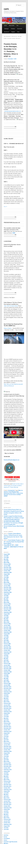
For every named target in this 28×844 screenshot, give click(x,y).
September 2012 (8, 824)
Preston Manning (12, 491)
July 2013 (6, 811)
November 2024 (7, 589)
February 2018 (7, 723)
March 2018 (6, 721)
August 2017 (7, 733)
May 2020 (6, 678)
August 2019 (7, 693)
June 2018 (6, 716)
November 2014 (7, 786)
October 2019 (7, 690)
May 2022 (6, 638)
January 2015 (7, 783)
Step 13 (5, 206)
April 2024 (6, 600)
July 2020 (6, 675)
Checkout (13, 28)
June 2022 (6, 637)
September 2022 (8, 632)
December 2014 (7, 784)
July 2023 (6, 615)
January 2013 (7, 821)
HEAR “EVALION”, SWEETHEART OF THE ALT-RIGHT (13, 546)
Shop (18, 31)
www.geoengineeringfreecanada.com (12, 111)
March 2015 (6, 779)
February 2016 (7, 763)
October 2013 (7, 806)
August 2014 (7, 791)
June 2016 (6, 756)
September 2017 (8, 731)
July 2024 (6, 595)
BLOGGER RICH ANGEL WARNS (11, 521)
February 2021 (7, 663)
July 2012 (6, 827)
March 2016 (6, 761)
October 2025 (7, 570)
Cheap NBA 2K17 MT (9, 545)
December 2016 (7, 746)
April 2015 (6, 778)
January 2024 (7, 605)
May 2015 (6, 776)
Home (5, 25)
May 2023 (6, 619)
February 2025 (7, 584)
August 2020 (7, 673)
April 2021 (6, 660)
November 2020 (7, 668)
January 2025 (7, 585)
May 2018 (6, 718)
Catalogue (6, 28)
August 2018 (7, 713)
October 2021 (7, 650)
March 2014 (6, 798)
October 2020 (7, 670)
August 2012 (7, 826)
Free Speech (7, 838)
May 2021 (6, 658)
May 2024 (6, 599)
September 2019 (8, 691)
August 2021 (7, 653)
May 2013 (6, 814)
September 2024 (8, 592)
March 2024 (6, 602)
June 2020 (6, 677)
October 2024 (7, 590)
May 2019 (6, 698)
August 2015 (7, 771)
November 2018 (7, 708)
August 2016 (7, 753)
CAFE (6, 9)
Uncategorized (11, 490)
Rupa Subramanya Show (11, 492)
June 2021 (6, 657)
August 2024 (7, 594)
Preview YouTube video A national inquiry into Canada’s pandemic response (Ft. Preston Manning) (13, 485)
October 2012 (7, 822)
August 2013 (7, 809)
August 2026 (7, 554)
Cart (17, 25)
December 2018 (7, 706)
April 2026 (6, 561)
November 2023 (7, 609)
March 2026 (6, 562)
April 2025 (6, 580)
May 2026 (6, 559)
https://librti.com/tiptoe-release (11, 306)
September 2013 (8, 807)
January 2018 (7, 725)
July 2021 (6, 655)
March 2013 (6, 817)
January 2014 (7, 801)
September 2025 (8, 572)
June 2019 (6, 696)
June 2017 (6, 736)
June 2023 (6, 617)
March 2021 (6, 662)
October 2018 (7, 710)
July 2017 (6, 735)
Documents (19, 28)
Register (13, 31)
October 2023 (7, 610)
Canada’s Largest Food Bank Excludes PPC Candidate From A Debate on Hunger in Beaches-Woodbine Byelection (14, 517)
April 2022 (6, 640)
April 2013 (6, 816)
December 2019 (7, 686)
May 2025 (6, 579)
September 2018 (8, 711)
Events (5, 836)
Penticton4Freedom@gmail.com (11, 460)
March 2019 (6, 701)
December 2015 (7, 764)
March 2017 (6, 741)
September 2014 (8, 789)
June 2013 (6, 812)
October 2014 (7, 788)
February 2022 (7, 643)
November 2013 (7, 804)
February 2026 (7, 564)
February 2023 (7, 623)
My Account (6, 31)
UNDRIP (5, 496)
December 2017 (7, 726)
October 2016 (7, 749)
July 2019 (6, 695)
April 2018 (6, 720)
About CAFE (11, 25)
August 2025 (7, 574)
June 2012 (6, 829)
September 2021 (8, 652)
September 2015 (8, 769)
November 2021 (7, 648)
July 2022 (6, 635)
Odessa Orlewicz (8, 328)
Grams (5, 840)
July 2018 (6, 715)
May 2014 (6, 794)
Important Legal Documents (10, 841)
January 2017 (7, 745)
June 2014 (6, 793)
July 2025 (6, 575)
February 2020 (7, 683)
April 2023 (6, 620)
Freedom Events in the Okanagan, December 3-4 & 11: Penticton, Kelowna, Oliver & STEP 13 (11, 50)
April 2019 (6, 700)
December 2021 (7, 647)
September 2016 (8, 751)
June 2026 (6, 557)
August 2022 (7, 633)
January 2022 (7, 645)
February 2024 (7, 604)
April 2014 (6, 796)
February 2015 (7, 781)
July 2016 (6, 754)
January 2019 (7, 705)
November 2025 (7, 569)
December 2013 (7, 803)
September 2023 (8, 612)
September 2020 (8, 672)
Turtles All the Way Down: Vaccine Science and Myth (13, 493)
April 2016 (6, 759)
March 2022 (6, 642)
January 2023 (7, 625)
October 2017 (7, 730)
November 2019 (7, 688)
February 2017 (7, 743)
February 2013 (7, 819)
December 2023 (7, 607)
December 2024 (7, 587)
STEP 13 (14, 493)
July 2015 (6, 773)
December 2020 (7, 667)
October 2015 (7, 768)
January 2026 (7, 565)
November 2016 (7, 748)
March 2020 (6, 682)
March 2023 (6, 622)
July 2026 (6, 556)
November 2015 (7, 766)
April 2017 (6, 740)
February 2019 (7, 703)
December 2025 (7, 567)
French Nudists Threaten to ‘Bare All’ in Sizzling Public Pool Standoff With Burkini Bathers (14, 541)
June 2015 (6, 774)
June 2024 (6, 597)
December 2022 (7, 627)
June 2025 (6, 577)
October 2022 (7, 630)
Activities (6, 835)
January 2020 (7, 685)
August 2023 (7, 614)
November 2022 (7, 628)
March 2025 (6, 582)
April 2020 (6, 680)
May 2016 (6, 758)
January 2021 (7, 665)
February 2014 (7, 799)
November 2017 (7, 728)
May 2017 (6, 738)
